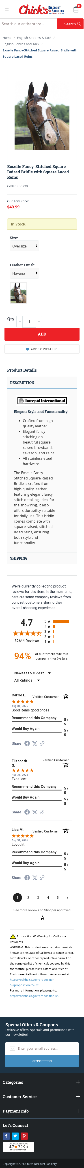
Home (7, 37)
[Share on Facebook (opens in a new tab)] (27, 744)
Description (22, 382)
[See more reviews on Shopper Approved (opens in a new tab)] (42, 744)
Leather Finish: (22, 265)
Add (42, 334)
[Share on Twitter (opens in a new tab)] (34, 743)
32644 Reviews (28, 641)
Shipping (19, 558)
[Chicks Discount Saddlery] (41, 9)
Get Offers (42, 1061)
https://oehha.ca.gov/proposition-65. (34, 996)
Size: (14, 237)
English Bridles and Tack (21, 44)
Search (74, 23)
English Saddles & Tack (34, 37)
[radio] (58, 621)
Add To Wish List (44, 349)
